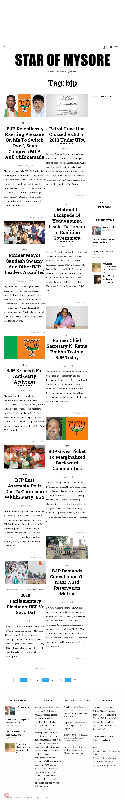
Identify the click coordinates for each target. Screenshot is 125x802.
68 (53, 680)
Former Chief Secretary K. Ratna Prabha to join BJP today (67, 348)
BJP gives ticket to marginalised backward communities (67, 459)
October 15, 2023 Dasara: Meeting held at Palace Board (76, 737)
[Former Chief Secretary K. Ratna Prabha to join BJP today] (67, 328)
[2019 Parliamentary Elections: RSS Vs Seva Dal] (25, 583)
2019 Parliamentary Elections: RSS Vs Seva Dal (26, 603)
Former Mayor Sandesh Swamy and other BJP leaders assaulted (25, 263)
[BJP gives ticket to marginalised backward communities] (67, 439)
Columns (40, 589)
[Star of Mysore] (62, 64)
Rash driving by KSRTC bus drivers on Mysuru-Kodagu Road (75, 750)
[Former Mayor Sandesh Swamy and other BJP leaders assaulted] (24, 243)
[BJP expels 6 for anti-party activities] (24, 358)
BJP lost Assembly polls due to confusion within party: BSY (24, 488)
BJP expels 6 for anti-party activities (24, 376)
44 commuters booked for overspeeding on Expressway (76, 725)
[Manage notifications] (6, 795)
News (24, 123)
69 (61, 680)
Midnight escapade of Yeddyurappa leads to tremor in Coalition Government (67, 223)
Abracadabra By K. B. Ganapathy (21, 589)
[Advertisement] (62, 21)
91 (75, 680)
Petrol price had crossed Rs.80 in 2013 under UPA (67, 134)
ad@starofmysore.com (110, 758)
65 (31, 680)
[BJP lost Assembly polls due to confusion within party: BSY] (24, 468)
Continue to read (36, 217)
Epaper (115, 46)
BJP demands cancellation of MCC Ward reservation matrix (67, 582)
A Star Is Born (79, 707)
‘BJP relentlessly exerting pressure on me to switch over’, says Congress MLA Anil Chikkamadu (24, 143)
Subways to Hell (109, 227)
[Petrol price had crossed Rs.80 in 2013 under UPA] (67, 116)
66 (38, 680)
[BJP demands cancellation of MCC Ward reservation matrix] (67, 558)
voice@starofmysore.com (104, 765)
